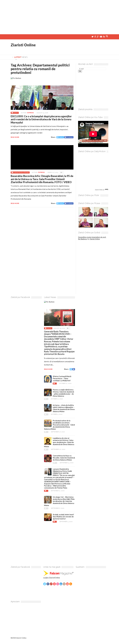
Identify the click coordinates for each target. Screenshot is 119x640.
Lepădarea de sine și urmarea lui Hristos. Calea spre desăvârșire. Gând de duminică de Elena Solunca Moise (59, 442)
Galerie (15, 113)
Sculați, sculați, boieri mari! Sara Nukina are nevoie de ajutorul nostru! (63, 516)
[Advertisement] (59, 16)
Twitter (61, 137)
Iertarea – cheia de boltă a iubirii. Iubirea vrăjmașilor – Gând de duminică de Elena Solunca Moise (64, 408)
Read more (15, 137)
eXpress (30, 113)
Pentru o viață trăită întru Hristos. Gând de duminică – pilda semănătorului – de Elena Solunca (63, 393)
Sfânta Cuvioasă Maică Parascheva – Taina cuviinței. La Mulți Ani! (62, 378)
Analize (49, 328)
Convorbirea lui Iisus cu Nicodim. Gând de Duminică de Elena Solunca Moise (64, 458)
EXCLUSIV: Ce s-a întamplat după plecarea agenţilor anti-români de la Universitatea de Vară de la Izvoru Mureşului (41, 119)
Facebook (70, 137)
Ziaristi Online (23, 45)
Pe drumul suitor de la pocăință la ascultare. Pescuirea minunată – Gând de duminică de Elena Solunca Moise (59, 425)
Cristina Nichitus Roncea (21, 172)
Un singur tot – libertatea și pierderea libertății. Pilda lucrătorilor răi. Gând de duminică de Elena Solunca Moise (59, 501)
